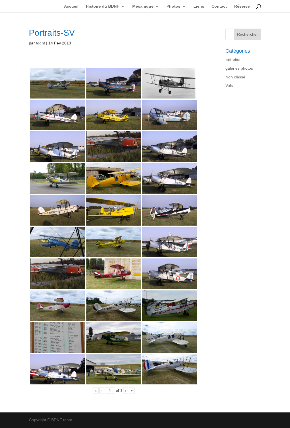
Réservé (242, 6)
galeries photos (239, 68)
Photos (173, 6)
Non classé (235, 77)
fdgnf (40, 43)
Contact (219, 6)
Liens (198, 6)
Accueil (71, 6)
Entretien (233, 59)
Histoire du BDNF (102, 6)
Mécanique (142, 6)
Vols (229, 85)
